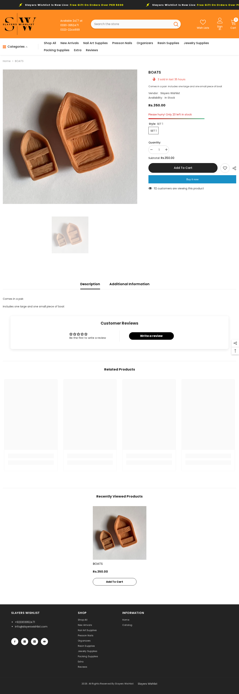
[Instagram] (24, 641)
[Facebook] (14, 641)
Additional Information (129, 284)
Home (7, 61)
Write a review (151, 336)
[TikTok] (34, 641)
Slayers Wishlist (170, 93)
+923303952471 (25, 622)
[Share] (233, 168)
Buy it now (192, 179)
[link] (31, 456)
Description (90, 284)
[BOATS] (119, 533)
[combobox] (131, 24)
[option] (70, 136)
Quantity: (154, 142)
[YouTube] (44, 641)
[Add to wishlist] (225, 168)
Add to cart (183, 168)
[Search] (136, 24)
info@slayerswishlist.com (31, 626)
